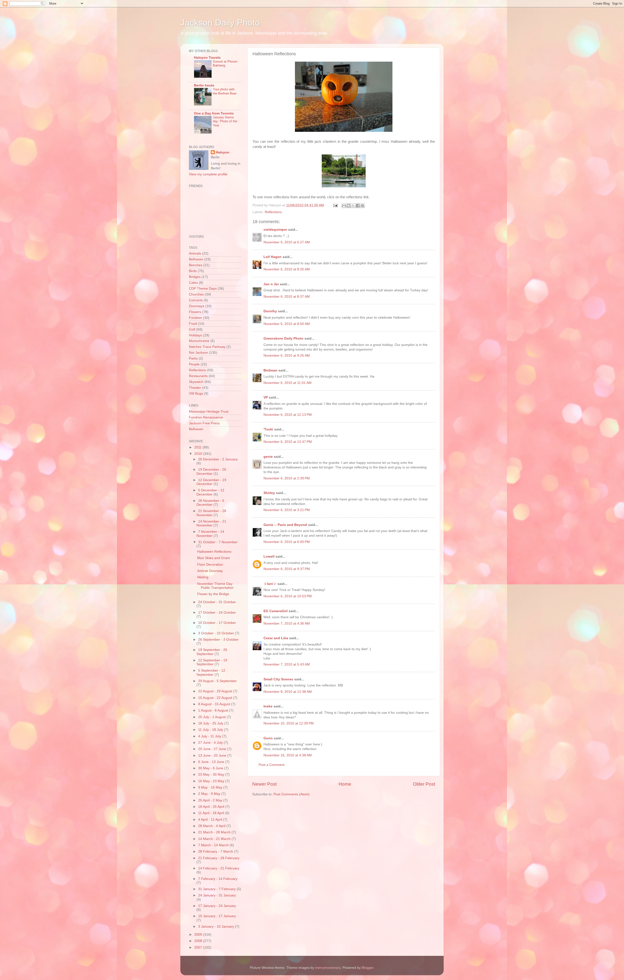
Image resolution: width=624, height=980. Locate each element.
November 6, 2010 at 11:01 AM (287, 383)
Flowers (195, 312)
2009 (198, 934)
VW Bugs (196, 393)
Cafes (193, 283)
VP (265, 397)
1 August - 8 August (213, 710)
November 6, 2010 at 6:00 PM (286, 542)
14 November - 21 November (211, 523)
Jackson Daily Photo (220, 23)
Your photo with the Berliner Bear (224, 91)
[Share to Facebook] (357, 205)
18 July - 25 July (211, 723)
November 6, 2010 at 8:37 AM (286, 296)
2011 (198, 447)
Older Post (424, 784)
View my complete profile (208, 174)
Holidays (195, 335)
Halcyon (222, 152)
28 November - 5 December (210, 502)
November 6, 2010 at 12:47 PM (287, 442)
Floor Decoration (210, 564)
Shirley (269, 493)
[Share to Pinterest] (362, 205)
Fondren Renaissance (206, 417)
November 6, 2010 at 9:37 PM (286, 569)
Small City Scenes (278, 679)
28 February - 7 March (216, 851)
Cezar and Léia (275, 638)
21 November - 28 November (211, 513)
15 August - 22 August (215, 698)
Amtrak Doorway (210, 571)
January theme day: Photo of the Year (225, 121)
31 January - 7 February (217, 889)
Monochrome (199, 341)
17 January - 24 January (217, 906)
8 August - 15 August (214, 704)
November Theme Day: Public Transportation (215, 586)
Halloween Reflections (214, 551)
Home (345, 784)
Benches (195, 265)
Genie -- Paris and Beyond (285, 525)
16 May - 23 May (211, 781)
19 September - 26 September (211, 652)
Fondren (195, 318)
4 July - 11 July (210, 736)
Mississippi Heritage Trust (208, 411)
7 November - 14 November (210, 533)
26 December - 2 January (218, 459)
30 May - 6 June (211, 768)
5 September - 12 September (210, 672)
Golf (192, 329)
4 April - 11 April (210, 819)
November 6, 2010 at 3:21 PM (286, 510)
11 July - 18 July (211, 730)
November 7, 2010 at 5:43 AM (286, 664)
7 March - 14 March (214, 845)
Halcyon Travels (207, 57)
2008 (198, 941)
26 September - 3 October (218, 639)
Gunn (268, 738)
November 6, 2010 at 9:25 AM (286, 355)
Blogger (367, 968)
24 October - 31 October (217, 602)
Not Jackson (198, 352)
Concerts (196, 300)
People (194, 364)
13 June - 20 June (212, 755)
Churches (196, 294)
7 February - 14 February (217, 879)
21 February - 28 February (218, 858)
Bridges (195, 277)
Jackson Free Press (204, 423)
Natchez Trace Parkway (207, 347)
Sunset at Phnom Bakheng (225, 63)
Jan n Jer (271, 284)
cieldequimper (275, 229)
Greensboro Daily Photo (283, 338)
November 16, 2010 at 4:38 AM (287, 755)
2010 (198, 454)
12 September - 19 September (211, 662)
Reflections (273, 212)
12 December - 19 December (211, 482)
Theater (195, 388)
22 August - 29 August (215, 691)
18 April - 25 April (211, 807)
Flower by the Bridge (213, 594)
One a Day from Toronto (214, 113)
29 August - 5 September (217, 681)
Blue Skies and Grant (213, 558)
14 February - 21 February (218, 868)
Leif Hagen (272, 257)
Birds (193, 271)
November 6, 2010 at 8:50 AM (286, 324)
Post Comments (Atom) (291, 794)
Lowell (268, 556)
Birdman (270, 370)
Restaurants (198, 376)
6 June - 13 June (211, 762)
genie (268, 456)
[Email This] (343, 205)
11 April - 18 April (211, 813)
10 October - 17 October (217, 623)
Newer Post (264, 784)
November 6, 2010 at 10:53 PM (287, 596)
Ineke (268, 706)
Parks (193, 358)
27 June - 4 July (211, 742)
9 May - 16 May (210, 787)
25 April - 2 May (210, 800)
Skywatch (196, 382)
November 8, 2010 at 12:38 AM (287, 692)
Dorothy (270, 311)
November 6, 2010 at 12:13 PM (287, 415)
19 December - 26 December (211, 471)
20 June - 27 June (212, 749)
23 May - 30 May (211, 774)
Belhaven (196, 259)
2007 (198, 947)
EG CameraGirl (275, 611)
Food (193, 323)
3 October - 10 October (216, 633)
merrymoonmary (328, 968)
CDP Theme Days (203, 288)
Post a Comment (271, 765)
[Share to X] (353, 205)
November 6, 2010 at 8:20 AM (286, 269)
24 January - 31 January (217, 895)
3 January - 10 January (216, 926)
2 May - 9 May (209, 794)
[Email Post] (335, 205)
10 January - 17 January (217, 916)
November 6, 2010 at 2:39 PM (286, 478)
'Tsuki (268, 429)
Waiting (202, 577)
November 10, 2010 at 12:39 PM (288, 723)
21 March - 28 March (215, 832)
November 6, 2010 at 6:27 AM (286, 242)
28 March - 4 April (212, 826)
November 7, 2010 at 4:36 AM (286, 623)
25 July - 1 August (212, 717)
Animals (195, 253)
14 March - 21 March (215, 839)
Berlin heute (204, 85)
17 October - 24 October (217, 612)
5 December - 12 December (210, 492)
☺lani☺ (269, 584)
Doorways (196, 306)
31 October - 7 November (218, 542)
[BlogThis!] (348, 205)
